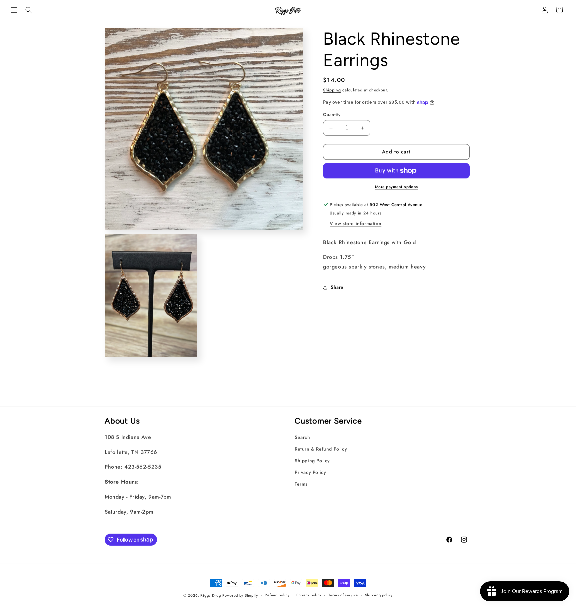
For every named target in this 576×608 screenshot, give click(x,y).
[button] (14, 10)
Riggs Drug (210, 595)
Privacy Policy (310, 472)
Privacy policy (308, 595)
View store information (355, 223)
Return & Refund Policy (321, 449)
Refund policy (277, 595)
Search (302, 437)
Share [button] (337, 287)
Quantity (331, 115)
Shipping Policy (312, 460)
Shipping (332, 90)
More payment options (396, 187)
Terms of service (343, 595)
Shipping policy (379, 595)
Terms (301, 484)
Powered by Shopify (240, 595)
